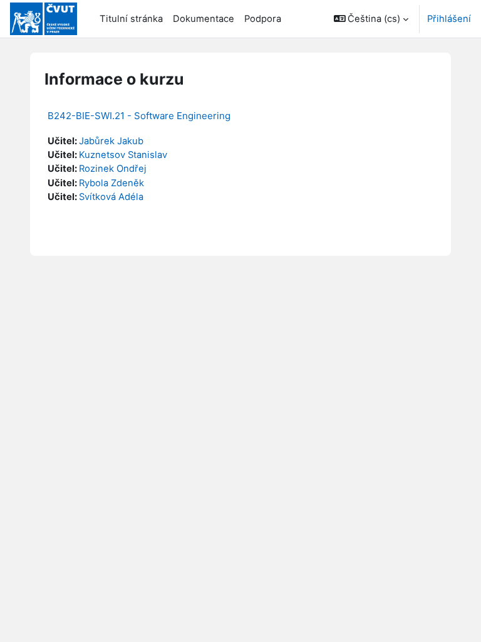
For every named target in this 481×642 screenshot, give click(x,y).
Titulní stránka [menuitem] (131, 18)
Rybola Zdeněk (111, 183)
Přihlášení (449, 18)
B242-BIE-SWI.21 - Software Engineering (139, 116)
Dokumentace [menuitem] (203, 18)
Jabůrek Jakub (111, 141)
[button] (371, 19)
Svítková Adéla (111, 197)
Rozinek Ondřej (113, 168)
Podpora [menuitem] (262, 18)
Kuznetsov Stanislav (123, 154)
